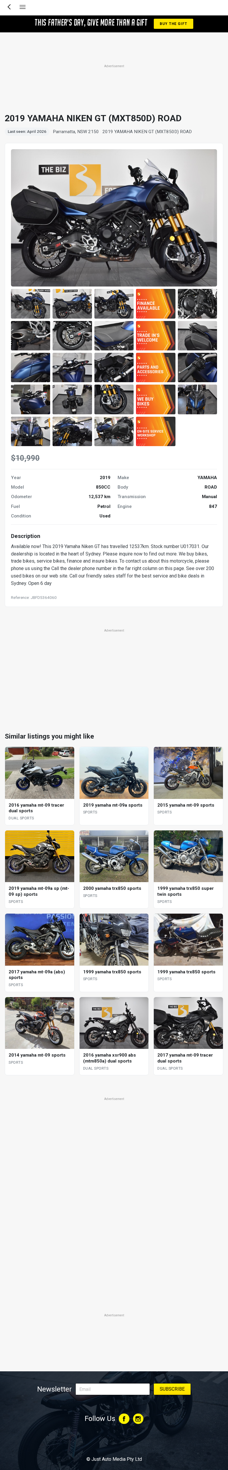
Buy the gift (173, 24)
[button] (30, 303)
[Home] (114, 1443)
